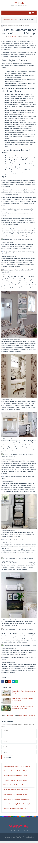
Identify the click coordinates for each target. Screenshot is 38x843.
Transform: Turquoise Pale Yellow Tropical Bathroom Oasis (22, 707)
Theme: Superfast (28, 837)
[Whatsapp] (16, 681)
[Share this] (2, 681)
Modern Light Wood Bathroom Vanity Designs (23, 692)
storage (25, 715)
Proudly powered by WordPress (13, 837)
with (33, 715)
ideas (20, 715)
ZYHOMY (19, 3)
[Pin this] (9, 681)
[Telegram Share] (13, 681)
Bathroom (10, 715)
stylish (30, 715)
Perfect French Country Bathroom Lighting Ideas (22, 699)
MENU (33, 13)
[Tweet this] (6, 681)
